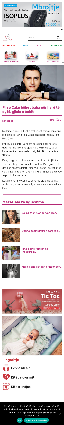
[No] (60, 413)
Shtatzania (8, 45)
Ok (19, 420)
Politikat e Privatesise (36, 420)
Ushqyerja (55, 45)
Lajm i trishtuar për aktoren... (40, 212)
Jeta (38, 45)
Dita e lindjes (21, 387)
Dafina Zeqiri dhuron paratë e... (41, 230)
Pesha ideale (20, 368)
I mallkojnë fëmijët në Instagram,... (35, 250)
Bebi (25, 45)
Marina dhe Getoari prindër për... (42, 266)
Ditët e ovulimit (22, 377)
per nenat (7, 121)
